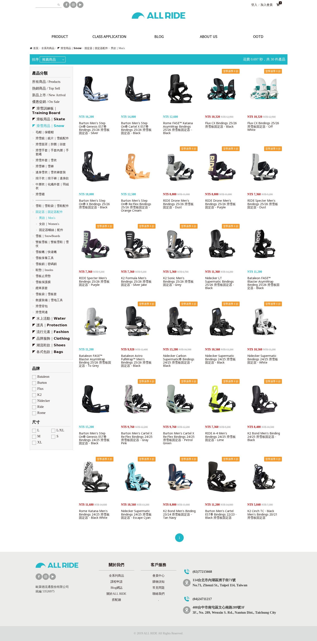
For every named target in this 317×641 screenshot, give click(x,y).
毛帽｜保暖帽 (45, 132)
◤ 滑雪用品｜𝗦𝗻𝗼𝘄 (69, 48)
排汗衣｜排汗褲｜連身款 (52, 178)
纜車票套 (42, 288)
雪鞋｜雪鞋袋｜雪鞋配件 (52, 205)
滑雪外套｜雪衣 (46, 160)
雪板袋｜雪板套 (46, 294)
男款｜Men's (47, 218)
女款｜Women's (49, 224)
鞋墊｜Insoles (44, 270)
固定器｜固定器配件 (96, 48)
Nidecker (43, 401)
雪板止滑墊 (43, 276)
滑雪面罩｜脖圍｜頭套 (51, 144)
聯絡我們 (158, 593)
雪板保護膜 (43, 282)
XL (39, 442)
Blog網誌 (116, 587)
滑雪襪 (40, 194)
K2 (39, 394)
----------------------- (48, 200)
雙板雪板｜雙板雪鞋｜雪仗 (52, 244)
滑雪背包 (42, 306)
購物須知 (158, 581)
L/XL (60, 430)
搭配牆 (116, 599)
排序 (35, 59)
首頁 (35, 48)
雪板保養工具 (45, 258)
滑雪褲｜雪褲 (45, 166)
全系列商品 (47, 48)
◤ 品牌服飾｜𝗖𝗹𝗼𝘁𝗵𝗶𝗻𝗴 (51, 338)
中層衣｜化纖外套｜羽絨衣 (52, 186)
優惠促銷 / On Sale (46, 102)
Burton (42, 382)
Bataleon (43, 376)
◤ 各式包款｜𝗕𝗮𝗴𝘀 (47, 352)
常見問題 (158, 587)
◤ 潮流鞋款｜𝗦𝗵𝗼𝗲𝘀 (49, 345)
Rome (41, 413)
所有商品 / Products (46, 82)
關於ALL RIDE (116, 593)
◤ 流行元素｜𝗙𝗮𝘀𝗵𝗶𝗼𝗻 (50, 332)
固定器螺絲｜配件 (51, 230)
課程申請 (116, 581)
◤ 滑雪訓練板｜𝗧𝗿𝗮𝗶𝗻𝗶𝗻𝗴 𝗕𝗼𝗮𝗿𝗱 (46, 111)
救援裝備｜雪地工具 (49, 300)
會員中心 (158, 575)
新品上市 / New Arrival (49, 95)
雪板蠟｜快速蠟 (46, 252)
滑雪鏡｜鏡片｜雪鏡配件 (52, 138)
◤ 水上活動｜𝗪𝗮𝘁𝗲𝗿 (49, 318)
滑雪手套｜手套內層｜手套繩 (52, 152)
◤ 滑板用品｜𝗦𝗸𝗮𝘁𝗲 (48, 119)
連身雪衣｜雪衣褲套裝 (51, 172)
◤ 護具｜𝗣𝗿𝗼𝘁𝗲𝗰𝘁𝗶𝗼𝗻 (49, 325)
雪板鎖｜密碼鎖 (46, 264)
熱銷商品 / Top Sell (46, 88)
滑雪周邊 (42, 312)
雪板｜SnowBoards (48, 236)
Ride (40, 407)
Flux (40, 388)
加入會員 (267, 4)
